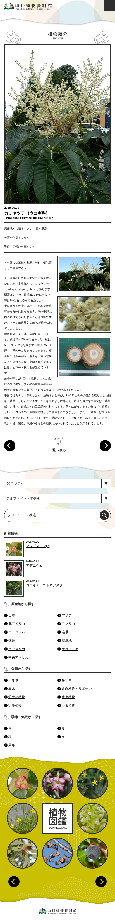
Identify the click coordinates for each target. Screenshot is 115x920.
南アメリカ (16, 649)
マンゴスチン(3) (38, 546)
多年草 (67, 680)
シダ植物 (68, 705)
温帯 (45, 228)
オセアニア (70, 649)
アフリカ (68, 624)
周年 (11, 745)
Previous (14, 881)
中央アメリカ (18, 657)
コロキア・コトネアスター (46, 585)
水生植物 (68, 697)
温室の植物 (16, 697)
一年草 (13, 680)
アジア (31, 228)
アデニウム (34, 566)
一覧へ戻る (57, 450)
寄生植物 (15, 705)
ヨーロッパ (16, 632)
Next (101, 881)
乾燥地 (67, 641)
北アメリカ (16, 624)
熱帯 (11, 641)
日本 (38, 228)
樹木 (26, 237)
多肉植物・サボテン (77, 689)
